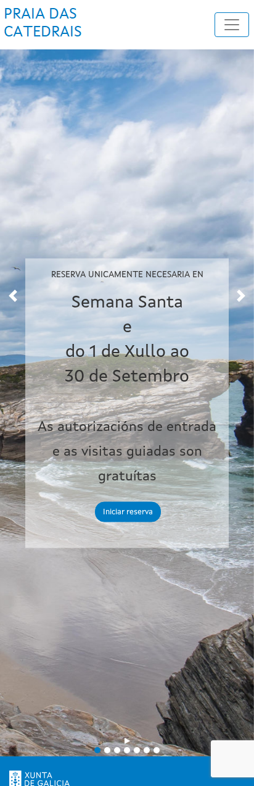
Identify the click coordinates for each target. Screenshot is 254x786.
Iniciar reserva (128, 512)
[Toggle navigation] (232, 24)
